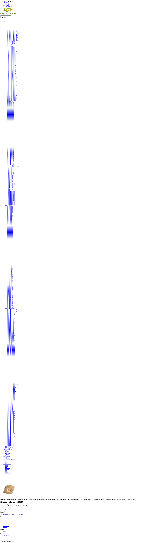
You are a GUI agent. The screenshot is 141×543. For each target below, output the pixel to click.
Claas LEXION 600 (10, 134)
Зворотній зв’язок (6, 526)
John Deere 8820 (10, 264)
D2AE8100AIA (22, 514)
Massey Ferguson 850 (11, 422)
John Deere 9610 (10, 290)
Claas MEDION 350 (10, 172)
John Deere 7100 (10, 257)
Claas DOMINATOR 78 (11, 88)
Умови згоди (5, 521)
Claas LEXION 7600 (11, 150)
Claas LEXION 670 (10, 141)
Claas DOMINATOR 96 (11, 96)
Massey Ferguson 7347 (11, 399)
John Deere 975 (10, 298)
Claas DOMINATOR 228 (11, 69)
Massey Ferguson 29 (10, 332)
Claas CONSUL (10, 44)
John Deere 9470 (10, 276)
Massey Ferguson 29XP (11, 333)
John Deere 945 (10, 274)
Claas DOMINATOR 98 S (11, 99)
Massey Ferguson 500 (11, 352)
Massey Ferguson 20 (10, 316)
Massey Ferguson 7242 (11, 376)
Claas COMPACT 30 (11, 43)
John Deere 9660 (10, 293)
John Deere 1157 (10, 222)
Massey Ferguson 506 (11, 353)
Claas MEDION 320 (10, 168)
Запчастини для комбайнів (8, 22)
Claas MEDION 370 (10, 174)
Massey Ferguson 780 (11, 409)
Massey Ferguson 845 (11, 421)
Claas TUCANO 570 (11, 203)
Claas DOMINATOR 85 (11, 92)
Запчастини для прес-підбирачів (9, 459)
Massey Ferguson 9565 (11, 439)
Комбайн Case (7, 446)
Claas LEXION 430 (10, 109)
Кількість (2, 511)
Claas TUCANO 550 (11, 201)
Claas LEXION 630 (10, 137)
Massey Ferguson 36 (10, 342)
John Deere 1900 (10, 235)
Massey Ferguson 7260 (11, 385)
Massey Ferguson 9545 (11, 436)
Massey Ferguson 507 (11, 354)
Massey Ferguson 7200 (11, 373)
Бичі (5, 474)
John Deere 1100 (10, 217)
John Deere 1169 (10, 226)
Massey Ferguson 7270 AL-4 (12, 390)
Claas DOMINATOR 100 (11, 47)
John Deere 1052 (10, 209)
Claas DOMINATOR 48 (11, 76)
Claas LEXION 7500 (11, 148)
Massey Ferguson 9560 (11, 438)
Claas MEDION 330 (10, 169)
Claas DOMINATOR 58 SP (12, 81)
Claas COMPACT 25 (11, 42)
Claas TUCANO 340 (11, 193)
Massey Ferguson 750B (11, 405)
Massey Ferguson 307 (11, 336)
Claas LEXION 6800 (11, 143)
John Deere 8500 (10, 262)
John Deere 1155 (10, 220)
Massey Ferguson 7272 (11, 392)
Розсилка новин (6, 538)
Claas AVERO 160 (10, 24)
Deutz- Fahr (7, 454)
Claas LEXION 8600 (11, 155)
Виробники (5, 531)
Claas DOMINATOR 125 (11, 62)
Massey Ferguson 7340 (11, 396)
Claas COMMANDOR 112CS (12, 31)
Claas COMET (9, 27)
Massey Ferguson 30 (10, 334)
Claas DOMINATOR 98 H (12, 98)
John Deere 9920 (10, 304)
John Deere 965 (10, 291)
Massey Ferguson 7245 (11, 378)
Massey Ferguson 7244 (11, 377)
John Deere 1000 (10, 206)
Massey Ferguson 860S (11, 427)
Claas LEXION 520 (10, 121)
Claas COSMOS (10, 46)
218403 (13, 514)
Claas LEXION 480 (10, 118)
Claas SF (8, 190)
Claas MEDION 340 (10, 171)
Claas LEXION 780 (10, 153)
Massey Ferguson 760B (11, 408)
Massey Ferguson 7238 (11, 374)
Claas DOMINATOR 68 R (12, 84)
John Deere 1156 (10, 221)
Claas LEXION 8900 (11, 158)
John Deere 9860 (10, 302)
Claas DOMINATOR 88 (11, 94)
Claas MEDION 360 (10, 173)
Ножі (6, 470)
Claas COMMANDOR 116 (12, 36)
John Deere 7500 (10, 259)
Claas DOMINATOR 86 (11, 93)
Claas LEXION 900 (10, 159)
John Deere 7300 (10, 258)
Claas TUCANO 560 (11, 202)
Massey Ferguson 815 (11, 415)
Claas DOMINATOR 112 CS (12, 54)
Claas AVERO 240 (10, 25)
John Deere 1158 (10, 223)
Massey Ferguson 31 (10, 337)
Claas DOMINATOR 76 (11, 86)
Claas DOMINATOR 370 (11, 73)
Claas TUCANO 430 (11, 195)
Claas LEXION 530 (10, 122)
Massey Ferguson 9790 (11, 442)
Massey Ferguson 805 (11, 413)
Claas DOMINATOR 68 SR (12, 85)
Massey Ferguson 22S (11, 324)
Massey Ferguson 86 (10, 424)
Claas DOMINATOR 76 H (12, 87)
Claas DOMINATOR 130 (11, 65)
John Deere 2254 (10, 241)
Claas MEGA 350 (10, 180)
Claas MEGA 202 (10, 175)
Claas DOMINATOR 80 (11, 91)
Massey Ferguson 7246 (11, 379)
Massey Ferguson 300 (11, 335)
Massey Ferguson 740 (11, 402)
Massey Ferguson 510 (11, 355)
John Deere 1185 (10, 231)
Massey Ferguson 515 (11, 356)
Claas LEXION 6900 (11, 144)
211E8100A (9, 514)
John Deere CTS (10, 306)
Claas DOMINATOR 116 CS (12, 60)
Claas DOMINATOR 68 (11, 83)
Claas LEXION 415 (10, 107)
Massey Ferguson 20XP (11, 322)
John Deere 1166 (10, 225)
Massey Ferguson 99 (10, 445)
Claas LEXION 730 (10, 145)
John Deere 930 (10, 266)
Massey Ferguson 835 (11, 419)
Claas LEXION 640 (10, 138)
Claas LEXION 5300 (11, 123)
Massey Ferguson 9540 (11, 435)
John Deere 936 (10, 269)
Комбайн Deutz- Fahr (9, 447)
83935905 (5, 514)
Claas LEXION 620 (10, 136)
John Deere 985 (10, 301)
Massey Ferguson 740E (11, 403)
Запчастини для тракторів (7, 449)
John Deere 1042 (10, 208)
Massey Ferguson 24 (10, 326)
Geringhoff (7, 458)
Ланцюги (6, 466)
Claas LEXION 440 (10, 110)
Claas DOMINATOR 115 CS (12, 58)
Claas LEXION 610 (10, 135)
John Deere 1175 (10, 229)
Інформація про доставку (7, 519)
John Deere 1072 (10, 213)
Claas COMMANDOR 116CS (12, 37)
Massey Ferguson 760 (11, 407)
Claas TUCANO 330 (11, 192)
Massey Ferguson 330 (11, 340)
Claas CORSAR (10, 45)
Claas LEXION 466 (10, 115)
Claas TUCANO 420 (11, 194)
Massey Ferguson (8, 453)
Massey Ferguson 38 (10, 344)
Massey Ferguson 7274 (11, 393)
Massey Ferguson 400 (11, 346)
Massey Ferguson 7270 (11, 389)
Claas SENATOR (10, 189)
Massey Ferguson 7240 (11, 375)
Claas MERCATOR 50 (11, 183)
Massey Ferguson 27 (10, 330)
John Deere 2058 (10, 238)
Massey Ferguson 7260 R (11, 387)
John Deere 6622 (10, 256)
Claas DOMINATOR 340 (11, 72)
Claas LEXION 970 (10, 163)
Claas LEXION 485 (10, 119)
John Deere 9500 (10, 278)
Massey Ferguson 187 (11, 314)
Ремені (6, 467)
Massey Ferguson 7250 (11, 380)
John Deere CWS (10, 307)
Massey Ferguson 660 (11, 368)
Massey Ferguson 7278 (11, 395)
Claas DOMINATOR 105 (11, 48)
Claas (6, 450)
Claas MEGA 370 (10, 182)
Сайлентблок (7, 473)
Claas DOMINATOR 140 (11, 66)
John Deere (7, 451)
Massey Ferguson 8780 (11, 431)
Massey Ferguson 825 (11, 417)
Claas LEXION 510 (10, 120)
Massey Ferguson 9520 (11, 433)
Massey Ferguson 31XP (11, 338)
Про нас (4, 518)
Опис (4, 497)
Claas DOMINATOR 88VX (12, 95)
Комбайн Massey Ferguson (10, 308)
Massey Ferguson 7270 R (11, 391)
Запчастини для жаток (7, 456)
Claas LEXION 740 (10, 146)
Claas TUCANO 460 (11, 198)
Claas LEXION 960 (10, 162)
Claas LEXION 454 (10, 112)
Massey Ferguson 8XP (11, 432)
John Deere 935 (10, 268)
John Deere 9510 (10, 279)
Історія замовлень (6, 536)
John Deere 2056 (10, 237)
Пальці (6, 471)
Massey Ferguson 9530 (11, 434)
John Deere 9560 (10, 285)
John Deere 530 (10, 252)
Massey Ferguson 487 (11, 351)
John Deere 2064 (10, 239)
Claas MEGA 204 (10, 177)
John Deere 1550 (10, 234)
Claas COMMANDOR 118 (12, 38)
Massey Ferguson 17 (10, 312)
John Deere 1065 (10, 211)
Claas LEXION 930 (10, 160)
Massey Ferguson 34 (10, 341)
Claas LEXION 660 (10, 139)
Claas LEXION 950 (10, 161)
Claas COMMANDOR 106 (12, 28)
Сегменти (7, 469)
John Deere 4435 (10, 251)
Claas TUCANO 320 (11, 191)
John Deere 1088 (10, 216)
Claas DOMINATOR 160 (11, 68)
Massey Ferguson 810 (11, 414)
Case (6, 452)
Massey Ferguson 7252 (11, 381)
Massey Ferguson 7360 (11, 400)
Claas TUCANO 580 (11, 204)
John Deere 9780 (10, 300)
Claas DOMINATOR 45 (11, 75)
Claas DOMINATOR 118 (11, 61)
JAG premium (9, 504)
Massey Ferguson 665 (11, 369)
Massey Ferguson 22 (10, 323)
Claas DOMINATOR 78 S (11, 90)
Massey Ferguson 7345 (11, 398)
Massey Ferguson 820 (11, 416)
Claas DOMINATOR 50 (11, 78)
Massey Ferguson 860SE (11, 428)
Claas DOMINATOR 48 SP (12, 77)
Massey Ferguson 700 (11, 372)
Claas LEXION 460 (10, 113)
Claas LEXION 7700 (11, 152)
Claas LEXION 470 (10, 116)
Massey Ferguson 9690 (11, 440)
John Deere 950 (10, 277)
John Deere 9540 (10, 281)
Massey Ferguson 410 (11, 347)
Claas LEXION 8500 (11, 154)
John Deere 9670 (10, 294)
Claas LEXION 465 (10, 114)
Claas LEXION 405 (10, 105)
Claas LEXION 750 (10, 147)
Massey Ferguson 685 (11, 370)
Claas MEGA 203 (10, 176)
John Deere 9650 (10, 292)
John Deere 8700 (10, 263)
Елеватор (6, 476)
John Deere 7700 (10, 260)
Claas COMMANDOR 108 (12, 29)
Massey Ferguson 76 (10, 406)
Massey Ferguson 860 (11, 425)
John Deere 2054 (10, 236)
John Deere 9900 (10, 303)
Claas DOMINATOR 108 (11, 50)
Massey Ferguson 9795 (11, 443)
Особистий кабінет (6, 535)
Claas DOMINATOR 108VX (12, 52)
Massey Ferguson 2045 (11, 318)
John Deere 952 (10, 280)
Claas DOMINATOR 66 (11, 82)
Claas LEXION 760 (10, 149)
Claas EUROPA (10, 101)
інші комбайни (7, 448)
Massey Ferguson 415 (11, 348)
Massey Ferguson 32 (10, 339)
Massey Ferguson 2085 (11, 321)
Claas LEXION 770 (10, 151)
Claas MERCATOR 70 (11, 185)
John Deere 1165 (10, 224)
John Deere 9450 (10, 275)
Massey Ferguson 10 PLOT (12, 309)
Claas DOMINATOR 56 (11, 79)
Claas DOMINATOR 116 (11, 59)
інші (5, 455)
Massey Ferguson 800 (11, 412)
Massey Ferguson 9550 (11, 437)
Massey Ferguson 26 (10, 329)
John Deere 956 (10, 284)
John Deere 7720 (10, 261)
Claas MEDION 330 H (11, 170)
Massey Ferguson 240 (11, 327)
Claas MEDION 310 (10, 167)
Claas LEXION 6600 (11, 140)
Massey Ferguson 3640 (11, 343)
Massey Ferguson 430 (11, 349)
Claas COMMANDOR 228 (12, 39)
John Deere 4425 (10, 250)
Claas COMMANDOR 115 (12, 34)
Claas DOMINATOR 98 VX (12, 100)
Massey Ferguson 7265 (11, 388)
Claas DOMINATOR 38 (11, 74)
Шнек (6, 477)
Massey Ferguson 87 (10, 430)
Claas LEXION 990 (10, 164)
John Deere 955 (10, 282)
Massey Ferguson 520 (11, 357)
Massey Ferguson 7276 (11, 394)
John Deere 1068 (10, 212)
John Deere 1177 (10, 230)
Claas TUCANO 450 (11, 197)
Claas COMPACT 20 (11, 41)
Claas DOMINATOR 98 (11, 97)
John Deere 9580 (10, 287)
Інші (5, 463)
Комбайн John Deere (8, 205)
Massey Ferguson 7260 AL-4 (12, 386)
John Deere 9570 (10, 286)
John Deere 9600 (10, 289)
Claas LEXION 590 (10, 132)
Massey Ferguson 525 (11, 359)
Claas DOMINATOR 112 (11, 53)
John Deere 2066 (10, 240)
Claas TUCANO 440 (11, 196)
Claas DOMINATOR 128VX (12, 64)
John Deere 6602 (10, 254)
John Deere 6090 (10, 253)
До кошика (2, 512)
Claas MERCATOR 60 (11, 184)
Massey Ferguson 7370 (11, 401)
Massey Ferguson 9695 (11, 441)
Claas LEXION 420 (10, 108)
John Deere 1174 (10, 228)
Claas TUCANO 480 (11, 200)
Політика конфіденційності (8, 520)
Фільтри (6, 465)
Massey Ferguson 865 (11, 429)
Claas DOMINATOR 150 (11, 67)
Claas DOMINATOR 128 (11, 63)
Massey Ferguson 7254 (11, 382)
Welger (6, 462)
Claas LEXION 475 (10, 117)
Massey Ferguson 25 (10, 328)
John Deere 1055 (10, 210)
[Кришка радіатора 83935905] (9, 495)
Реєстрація (7, 3)
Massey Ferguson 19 (10, 315)
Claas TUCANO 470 (11, 199)
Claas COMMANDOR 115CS (12, 35)
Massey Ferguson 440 (11, 350)
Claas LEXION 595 (10, 133)
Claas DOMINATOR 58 (11, 80)
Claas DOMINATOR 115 (11, 57)
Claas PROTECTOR (10, 188)
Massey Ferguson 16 (10, 310)
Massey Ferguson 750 (11, 404)
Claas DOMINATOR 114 (11, 55)
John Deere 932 (10, 267)
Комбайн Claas (7, 23)
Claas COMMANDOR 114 (12, 32)
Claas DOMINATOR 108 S (12, 51)
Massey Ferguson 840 (11, 420)
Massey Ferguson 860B (11, 426)
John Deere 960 (10, 288)
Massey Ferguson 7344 (11, 397)
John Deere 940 (10, 270)
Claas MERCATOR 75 (11, 186)
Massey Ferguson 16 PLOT (12, 311)
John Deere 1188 (10, 232)
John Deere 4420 (10, 249)
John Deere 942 (10, 273)
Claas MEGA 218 (10, 179)
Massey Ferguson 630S (11, 367)
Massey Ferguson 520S (11, 358)
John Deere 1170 (10, 227)
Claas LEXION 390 (10, 104)
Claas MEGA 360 (10, 181)
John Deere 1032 (10, 207)
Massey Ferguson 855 (11, 423)
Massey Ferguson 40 (10, 345)
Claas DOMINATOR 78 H (12, 89)
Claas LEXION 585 (10, 131)
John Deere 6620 (10, 255)
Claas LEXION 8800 (11, 157)
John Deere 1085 (10, 215)
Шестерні (6, 472)
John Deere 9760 (10, 299)
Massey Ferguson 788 (11, 410)
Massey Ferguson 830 (11, 418)
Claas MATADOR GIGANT (12, 165)
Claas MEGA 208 (10, 178)
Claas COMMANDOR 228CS (12, 40)
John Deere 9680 (10, 296)
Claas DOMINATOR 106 (11, 49)
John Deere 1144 (10, 219)
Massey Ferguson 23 (10, 325)
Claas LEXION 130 (10, 102)
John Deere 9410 (10, 272)
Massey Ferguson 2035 (11, 317)
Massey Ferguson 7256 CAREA (12, 384)
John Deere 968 (10, 295)
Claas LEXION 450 (10, 111)
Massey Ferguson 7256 (11, 383)
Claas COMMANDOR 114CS (12, 33)
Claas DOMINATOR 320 (11, 70)
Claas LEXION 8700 (11, 156)
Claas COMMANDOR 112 (12, 30)
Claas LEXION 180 (10, 103)
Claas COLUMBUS (10, 26)
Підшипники (7, 468)
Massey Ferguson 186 (11, 313)
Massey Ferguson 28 (10, 331)
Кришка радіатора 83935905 (8, 481)
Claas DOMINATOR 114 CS (12, 56)
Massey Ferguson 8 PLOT (11, 411)
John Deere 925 (10, 265)
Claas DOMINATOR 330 (11, 71)
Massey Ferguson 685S (11, 371)
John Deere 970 (10, 297)
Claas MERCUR (10, 187)
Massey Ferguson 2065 (11, 320)
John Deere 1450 (10, 233)
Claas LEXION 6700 (11, 142)
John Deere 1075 (10, 214)
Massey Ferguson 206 (11, 319)
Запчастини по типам (7, 464)
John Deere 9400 (10, 271)
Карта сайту (5, 527)
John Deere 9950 (10, 305)
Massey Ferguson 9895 (11, 444)
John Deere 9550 (10, 283)
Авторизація (7, 4)
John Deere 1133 (10, 218)
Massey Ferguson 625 (11, 366)
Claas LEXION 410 (10, 106)
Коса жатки (7, 475)
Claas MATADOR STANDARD (13, 166)
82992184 (16, 514)
